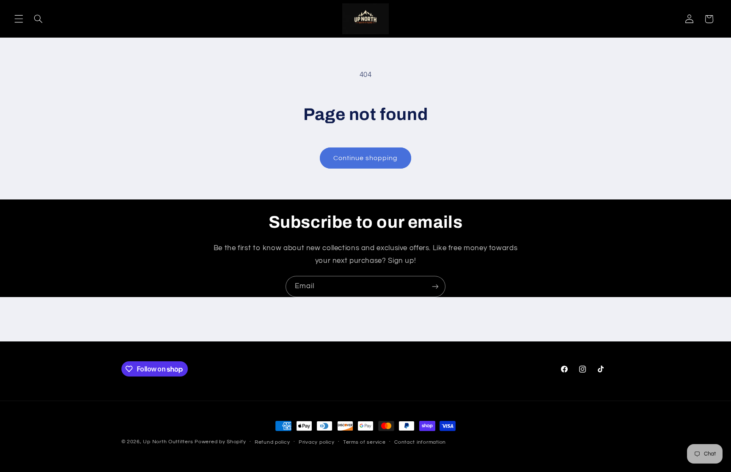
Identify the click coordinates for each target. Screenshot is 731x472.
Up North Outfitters (169, 441)
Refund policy (272, 442)
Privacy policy (316, 442)
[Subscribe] (435, 286)
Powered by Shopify (220, 441)
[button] (18, 19)
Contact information (420, 442)
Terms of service (364, 442)
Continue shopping (365, 158)
